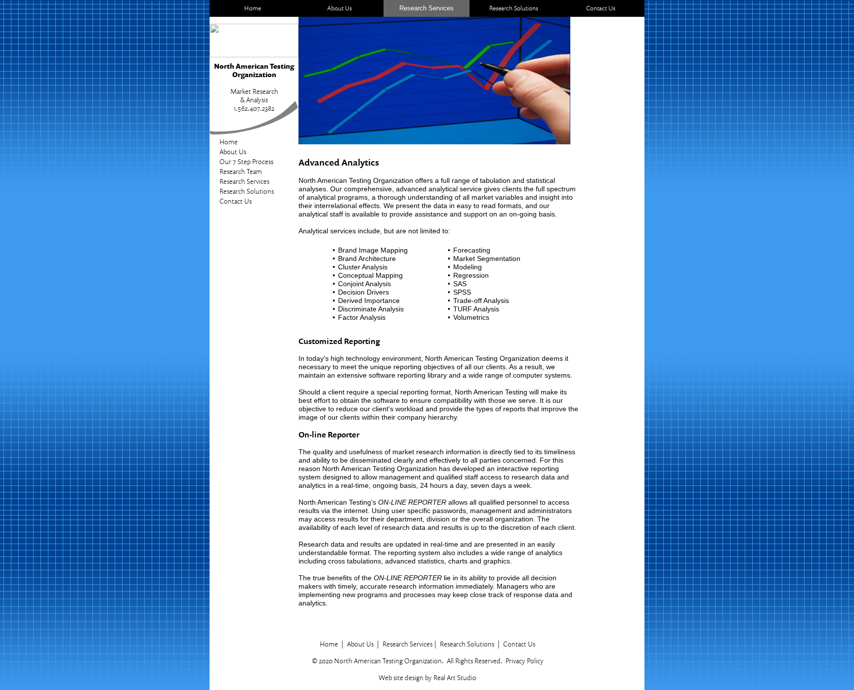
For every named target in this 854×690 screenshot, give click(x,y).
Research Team (240, 171)
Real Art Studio (454, 677)
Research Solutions (246, 191)
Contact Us (235, 201)
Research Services (244, 181)
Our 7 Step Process (246, 161)
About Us (232, 151)
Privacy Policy (525, 660)
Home (228, 141)
